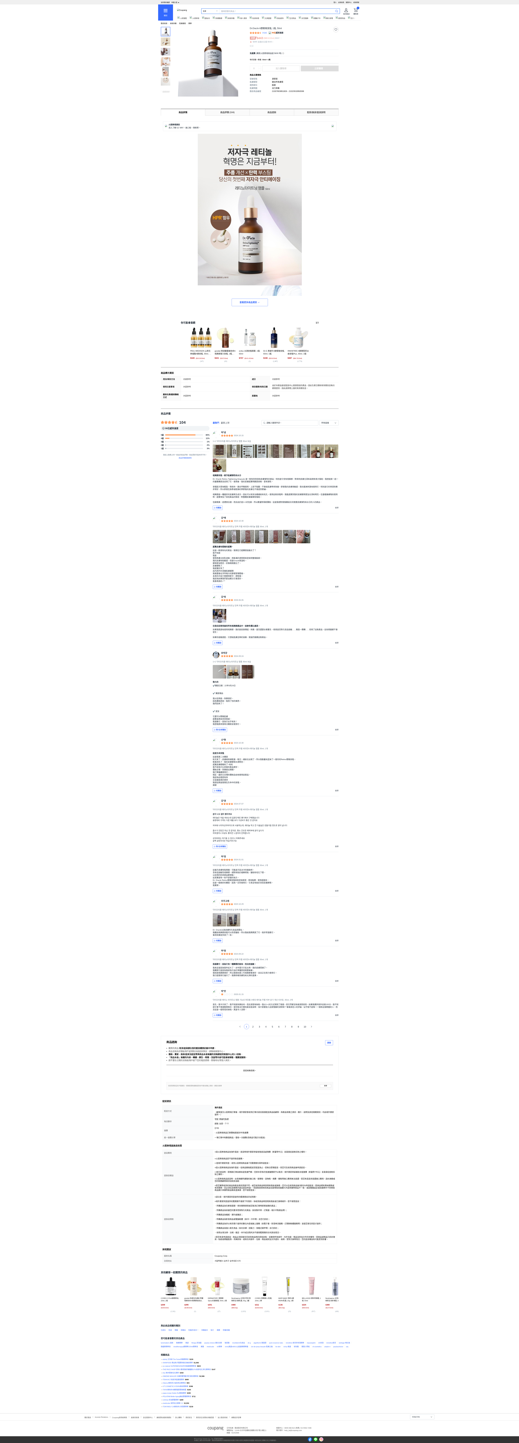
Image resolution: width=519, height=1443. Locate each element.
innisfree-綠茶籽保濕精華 (295, 1343)
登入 (335, 2)
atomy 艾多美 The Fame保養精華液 (176, 1359)
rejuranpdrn (311, 1343)
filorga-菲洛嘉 (197, 1343)
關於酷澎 (87, 1417)
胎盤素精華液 (166, 1347)
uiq (347, 1347)
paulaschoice (338, 1347)
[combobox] (329, 423)
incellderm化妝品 (238, 1343)
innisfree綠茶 (331, 1343)
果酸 (202, 1347)
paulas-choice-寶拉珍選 (213, 1343)
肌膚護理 (182, 23)
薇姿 (187, 1343)
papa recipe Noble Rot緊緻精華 (174, 1393)
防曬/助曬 (226, 1330)
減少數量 (259, 67)
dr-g (249, 1343)
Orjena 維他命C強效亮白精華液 (174, 1383)
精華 (190, 23)
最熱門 (216, 423)
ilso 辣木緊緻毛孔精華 (171, 1373)
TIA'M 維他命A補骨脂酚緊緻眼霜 (174, 1390)
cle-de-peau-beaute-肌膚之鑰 (262, 1347)
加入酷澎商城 (222, 1417)
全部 (204, 11)
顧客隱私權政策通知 (164, 1417)
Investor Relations (101, 1417)
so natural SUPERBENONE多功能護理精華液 (179, 1366)
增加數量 (259, 70)
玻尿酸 (227, 1343)
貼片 (212, 1330)
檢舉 (325, 1086)
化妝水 (163, 1330)
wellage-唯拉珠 (344, 1343)
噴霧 (176, 1330)
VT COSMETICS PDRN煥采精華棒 (175, 1386)
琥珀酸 (296, 1347)
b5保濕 (321, 1343)
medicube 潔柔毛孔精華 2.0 (173, 1403)
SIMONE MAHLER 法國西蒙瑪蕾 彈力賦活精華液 (180, 1376)
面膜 (218, 1330)
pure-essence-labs (276, 1343)
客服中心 (349, 2)
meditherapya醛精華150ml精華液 (185, 1347)
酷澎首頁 (164, 23)
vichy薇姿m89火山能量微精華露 (236, 1347)
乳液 (170, 1330)
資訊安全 (189, 1417)
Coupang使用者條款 (119, 1417)
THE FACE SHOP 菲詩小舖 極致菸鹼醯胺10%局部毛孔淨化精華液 (187, 1369)
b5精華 (219, 1347)
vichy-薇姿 (287, 1347)
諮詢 (329, 1043)
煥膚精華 (179, 1343)
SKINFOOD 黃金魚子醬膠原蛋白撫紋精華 (178, 1363)
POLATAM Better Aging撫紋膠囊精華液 (177, 1396)
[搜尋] (336, 11)
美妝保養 (173, 23)
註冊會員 (341, 2)
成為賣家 (356, 2)
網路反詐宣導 (236, 1417)
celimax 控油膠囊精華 (171, 1400)
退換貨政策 (135, 1417)
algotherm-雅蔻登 (260, 1343)
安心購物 (178, 1417)
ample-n (327, 1347)
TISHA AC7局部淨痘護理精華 (173, 1380)
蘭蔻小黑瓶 (306, 1347)
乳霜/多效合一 (193, 1330)
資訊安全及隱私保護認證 (205, 1417)
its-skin (278, 1347)
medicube (210, 1347)
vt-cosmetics (317, 1347)
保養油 (183, 1330)
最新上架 (225, 423)
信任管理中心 (148, 1417)
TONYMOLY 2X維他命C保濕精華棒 (175, 1407)
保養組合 (204, 1330)
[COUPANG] (215, 1429)
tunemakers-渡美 (167, 1343)
